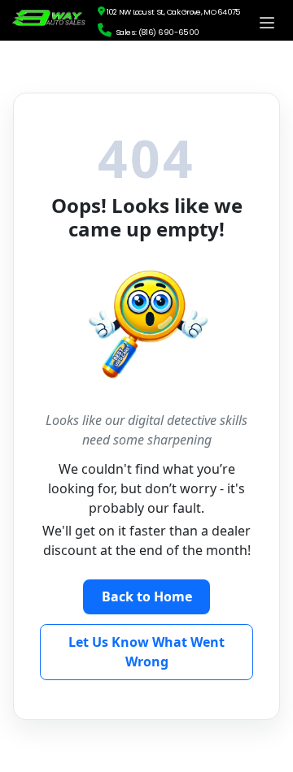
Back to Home (147, 596)
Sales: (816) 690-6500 (155, 32)
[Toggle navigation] (267, 23)
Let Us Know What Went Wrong (146, 651)
